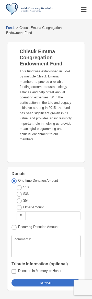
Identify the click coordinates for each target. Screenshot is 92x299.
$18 (26, 187)
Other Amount (33, 207)
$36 (26, 194)
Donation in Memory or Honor (39, 271)
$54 (26, 200)
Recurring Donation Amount (38, 227)
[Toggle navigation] (83, 9)
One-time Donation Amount (38, 180)
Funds (10, 28)
